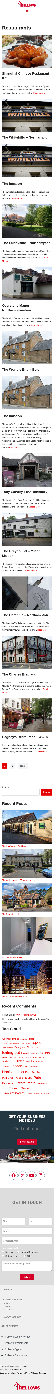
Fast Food (33, 1053)
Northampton (13, 1072)
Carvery (28, 1043)
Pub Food (37, 1072)
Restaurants (25, 1083)
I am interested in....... (13, 1248)
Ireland (27, 1061)
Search (5, 787)
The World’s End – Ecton (22, 369)
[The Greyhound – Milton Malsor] (27, 529)
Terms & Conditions (19, 1366)
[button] (27, 11)
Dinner (30, 1047)
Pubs (38, 1077)
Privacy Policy (5, 1366)
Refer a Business (29, 1252)
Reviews (9, 1252)
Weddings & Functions (41, 1093)
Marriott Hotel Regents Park (14, 996)
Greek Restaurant (25, 1057)
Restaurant (8, 1083)
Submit (27, 1277)
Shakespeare (42, 1084)
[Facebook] (13, 1175)
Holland (41, 1057)
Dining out (20, 1047)
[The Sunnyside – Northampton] (27, 221)
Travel (25, 1088)
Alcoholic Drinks (10, 1039)
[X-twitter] (22, 1175)
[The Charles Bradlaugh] (27, 652)
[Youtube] (31, 1175)
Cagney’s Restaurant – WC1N (25, 737)
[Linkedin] (40, 1175)
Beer (31, 1039)
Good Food (13, 1057)
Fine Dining (44, 1053)
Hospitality (6, 1061)
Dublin (36, 1047)
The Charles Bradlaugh (20, 674)
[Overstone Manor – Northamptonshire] (27, 283)
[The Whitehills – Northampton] (27, 115)
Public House (23, 1077)
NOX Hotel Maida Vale (12, 957)
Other (29, 1256)
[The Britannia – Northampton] (27, 593)
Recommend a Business (9, 1370)
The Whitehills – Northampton (26, 137)
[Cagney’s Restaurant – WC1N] (27, 715)
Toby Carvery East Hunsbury (24, 492)
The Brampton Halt (10, 914)
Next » (23, 766)
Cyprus (36, 1042)
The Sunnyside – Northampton (26, 243)
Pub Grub (8, 1077)
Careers (23, 1370)
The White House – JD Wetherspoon (18, 880)
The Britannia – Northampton (25, 615)
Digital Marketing (7, 1047)
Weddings (29, 1093)
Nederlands (34, 1066)
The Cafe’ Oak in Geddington (15, 846)
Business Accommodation (10, 1043)
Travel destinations (13, 1093)
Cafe (22, 1043)
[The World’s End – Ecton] (27, 347)
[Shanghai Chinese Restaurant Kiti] (27, 51)
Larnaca (41, 1061)
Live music (5, 1066)
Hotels (20, 1061)
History (35, 1057)
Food (4, 1057)
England (25, 1053)
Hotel (14, 1061)
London (16, 1066)
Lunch (26, 1066)
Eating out (11, 1052)
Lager (34, 1061)
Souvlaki (5, 1089)
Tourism (14, 1088)
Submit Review (12, 1256)
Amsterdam (24, 1039)
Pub (27, 1072)
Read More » (39, 93)
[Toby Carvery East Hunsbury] (27, 470)
